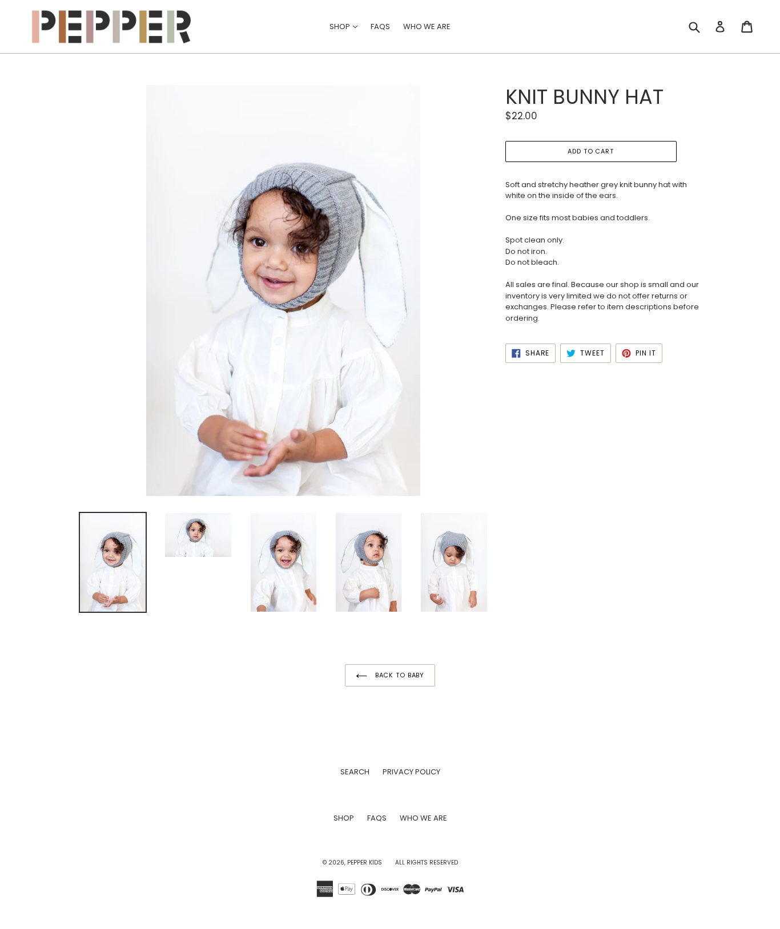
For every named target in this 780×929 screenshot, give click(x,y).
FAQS (380, 26)
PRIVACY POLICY (411, 771)
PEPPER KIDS (364, 862)
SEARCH (354, 771)
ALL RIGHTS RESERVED (426, 862)
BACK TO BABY (398, 675)
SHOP (346, 26)
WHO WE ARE (427, 26)
